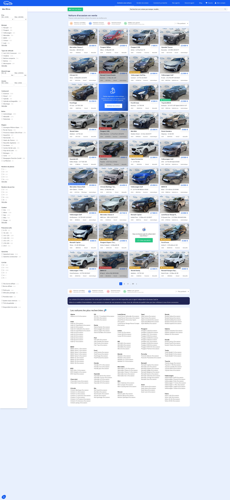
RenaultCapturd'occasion (149, 365)
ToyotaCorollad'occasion (173, 367)
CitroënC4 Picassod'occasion (80, 399)
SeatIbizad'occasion (148, 390)
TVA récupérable (9, 303)
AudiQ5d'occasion (76, 340)
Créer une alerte (76, 9)
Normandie (8, 138)
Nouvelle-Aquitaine (11, 143)
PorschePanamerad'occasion (151, 358)
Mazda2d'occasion (124, 356)
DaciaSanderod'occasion (102, 332)
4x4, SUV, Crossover (12, 53)
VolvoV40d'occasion (172, 395)
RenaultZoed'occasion (149, 379)
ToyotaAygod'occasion (173, 363)
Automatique (9, 114)
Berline (7, 61)
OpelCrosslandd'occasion (150, 320)
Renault (7, 28)
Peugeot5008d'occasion (149, 343)
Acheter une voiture (124, 3)
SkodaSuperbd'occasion (173, 323)
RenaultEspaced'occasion (150, 368)
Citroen (7, 40)
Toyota (167, 361)
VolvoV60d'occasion (172, 397)
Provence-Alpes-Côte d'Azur (14, 132)
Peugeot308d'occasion (149, 340)
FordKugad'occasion (101, 356)
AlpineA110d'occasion (78, 316)
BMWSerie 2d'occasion (78, 350)
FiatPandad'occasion (101, 341)
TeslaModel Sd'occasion (173, 354)
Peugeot (7, 30)
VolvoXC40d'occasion (172, 399)
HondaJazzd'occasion (101, 368)
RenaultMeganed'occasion (150, 372)
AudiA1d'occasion (76, 323)
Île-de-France (9, 130)
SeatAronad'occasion (148, 386)
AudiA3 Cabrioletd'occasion (79, 329)
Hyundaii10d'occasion (101, 379)
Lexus (120, 331)
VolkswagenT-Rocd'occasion (175, 385)
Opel (142, 314)
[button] (4, 497)
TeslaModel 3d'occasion (173, 352)
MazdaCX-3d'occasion (125, 359)
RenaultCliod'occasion (149, 367)
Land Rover (122, 314)
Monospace (8, 63)
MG (119, 341)
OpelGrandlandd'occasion (150, 321)
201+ (6, 246)
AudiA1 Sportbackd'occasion (80, 325)
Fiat (95, 338)
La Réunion (8, 161)
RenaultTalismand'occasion (150, 376)
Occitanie (8, 145)
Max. (19, 17)
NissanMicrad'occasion (126, 395)
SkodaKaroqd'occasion (172, 318)
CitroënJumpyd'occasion (78, 403)
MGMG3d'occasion (124, 343)
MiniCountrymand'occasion (127, 386)
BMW (7, 38)
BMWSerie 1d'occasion (78, 349)
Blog (200, 3)
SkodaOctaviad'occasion (173, 321)
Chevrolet (74, 379)
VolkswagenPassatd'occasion (175, 379)
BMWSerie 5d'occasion (78, 356)
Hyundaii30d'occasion (101, 383)
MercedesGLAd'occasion (126, 374)
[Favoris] (94, 30)
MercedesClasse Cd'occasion (127, 372)
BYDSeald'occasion (77, 374)
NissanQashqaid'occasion (126, 397)
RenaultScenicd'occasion (149, 374)
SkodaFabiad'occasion (172, 316)
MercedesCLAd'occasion (126, 368)
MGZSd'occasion (123, 349)
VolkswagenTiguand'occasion (175, 386)
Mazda (120, 354)
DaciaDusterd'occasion (102, 327)
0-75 (6, 230)
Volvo (167, 394)
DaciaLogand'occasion (102, 331)
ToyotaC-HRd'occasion (173, 365)
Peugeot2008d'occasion (149, 332)
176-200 (8, 243)
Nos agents (176, 3)
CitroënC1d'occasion (77, 392)
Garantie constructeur (12, 257)
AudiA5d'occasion (76, 334)
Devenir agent (189, 3)
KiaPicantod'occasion (101, 394)
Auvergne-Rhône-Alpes (13, 127)
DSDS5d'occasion (100, 320)
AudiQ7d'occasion (76, 341)
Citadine (8, 56)
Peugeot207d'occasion (149, 334)
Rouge (7, 220)
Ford (95, 350)
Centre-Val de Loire (11, 148)
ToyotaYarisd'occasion (172, 370)
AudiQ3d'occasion (76, 338)
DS (95, 314)
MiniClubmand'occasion (126, 383)
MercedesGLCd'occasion (126, 376)
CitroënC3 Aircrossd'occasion (80, 395)
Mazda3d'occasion (124, 358)
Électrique (8, 104)
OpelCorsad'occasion (148, 318)
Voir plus (4, 45)
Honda (96, 363)
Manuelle (8, 116)
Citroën (73, 388)
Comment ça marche (160, 3)
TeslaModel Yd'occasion (173, 356)
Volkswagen (9, 33)
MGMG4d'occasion (124, 345)
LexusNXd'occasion (124, 334)
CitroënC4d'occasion (77, 397)
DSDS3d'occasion (100, 318)
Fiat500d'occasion (100, 340)
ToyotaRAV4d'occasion (173, 368)
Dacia (96, 325)
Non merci (8, 491)
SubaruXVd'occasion (172, 334)
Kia (95, 388)
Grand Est (8, 135)
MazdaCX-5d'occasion (125, 361)
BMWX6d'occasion (77, 363)
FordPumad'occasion (101, 358)
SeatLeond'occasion (148, 392)
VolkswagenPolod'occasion (174, 381)
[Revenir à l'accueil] (9, 3)
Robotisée (8, 119)
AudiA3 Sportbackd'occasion (80, 331)
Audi (6, 43)
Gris (6, 210)
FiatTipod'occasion (100, 345)
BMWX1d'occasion (77, 358)
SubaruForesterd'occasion (173, 331)
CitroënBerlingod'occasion (79, 390)
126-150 (8, 238)
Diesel (7, 96)
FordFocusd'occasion (101, 354)
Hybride (7, 99)
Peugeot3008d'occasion (149, 338)
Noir (6, 215)
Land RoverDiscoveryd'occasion (128, 318)
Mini (119, 381)
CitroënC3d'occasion (77, 394)
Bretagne (8, 153)
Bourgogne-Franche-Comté (14, 158)
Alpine (72, 314)
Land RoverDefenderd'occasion (128, 316)
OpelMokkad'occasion (149, 323)
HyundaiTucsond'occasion (103, 377)
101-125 (8, 235)
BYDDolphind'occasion (78, 372)
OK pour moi (33, 491)
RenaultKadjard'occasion (149, 370)
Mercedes (8, 35)
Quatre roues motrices (11, 300)
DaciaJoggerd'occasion (102, 329)
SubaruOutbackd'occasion (174, 332)
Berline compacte (10, 58)
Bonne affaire (9, 286)
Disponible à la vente (12, 307)
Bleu (6, 218)
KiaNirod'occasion (100, 392)
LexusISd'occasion (124, 332)
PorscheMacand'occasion (150, 356)
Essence (8, 93)
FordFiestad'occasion (101, 352)
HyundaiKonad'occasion (102, 376)
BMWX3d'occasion (77, 359)
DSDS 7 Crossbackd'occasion (104, 316)
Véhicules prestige (10, 293)
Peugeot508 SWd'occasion (150, 347)
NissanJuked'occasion (125, 394)
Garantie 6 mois (10, 254)
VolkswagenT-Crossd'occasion (175, 383)
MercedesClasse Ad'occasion (128, 370)
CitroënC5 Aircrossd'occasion (80, 401)
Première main (9, 297)
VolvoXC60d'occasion (172, 401)
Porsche (144, 354)
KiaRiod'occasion (100, 395)
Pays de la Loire (10, 150)
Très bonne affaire (11, 284)
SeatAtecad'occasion (148, 388)
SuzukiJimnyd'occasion (172, 341)
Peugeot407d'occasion (149, 341)
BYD (71, 368)
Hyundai (97, 374)
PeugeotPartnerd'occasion (150, 349)
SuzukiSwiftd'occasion (172, 343)
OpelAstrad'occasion (148, 316)
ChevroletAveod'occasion (79, 381)
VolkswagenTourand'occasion (175, 388)
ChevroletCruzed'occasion (79, 383)
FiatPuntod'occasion (101, 343)
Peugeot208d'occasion (149, 336)
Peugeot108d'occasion (149, 331)
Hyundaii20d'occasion (101, 381)
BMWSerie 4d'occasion (78, 354)
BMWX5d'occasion (77, 361)
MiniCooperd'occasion (125, 385)
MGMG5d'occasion (124, 347)
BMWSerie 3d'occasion (78, 352)
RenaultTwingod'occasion (150, 377)
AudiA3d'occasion (76, 327)
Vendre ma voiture (142, 3)
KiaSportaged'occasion (102, 397)
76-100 (7, 233)
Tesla (167, 350)
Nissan (120, 392)
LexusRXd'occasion (124, 336)
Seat (143, 385)
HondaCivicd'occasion (101, 367)
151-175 (8, 240)
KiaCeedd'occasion (100, 390)
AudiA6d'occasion (76, 336)
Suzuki (167, 340)
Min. (4, 17)
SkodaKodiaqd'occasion (173, 320)
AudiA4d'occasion (76, 332)
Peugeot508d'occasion (149, 345)
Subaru (167, 329)
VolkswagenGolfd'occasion (174, 377)
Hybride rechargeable (12, 101)
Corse (6, 156)
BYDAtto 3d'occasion (77, 370)
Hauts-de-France (10, 140)
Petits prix (8, 290)
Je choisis (20, 491)
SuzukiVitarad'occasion (173, 345)
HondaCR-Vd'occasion (102, 365)
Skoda (167, 314)
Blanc (7, 212)
